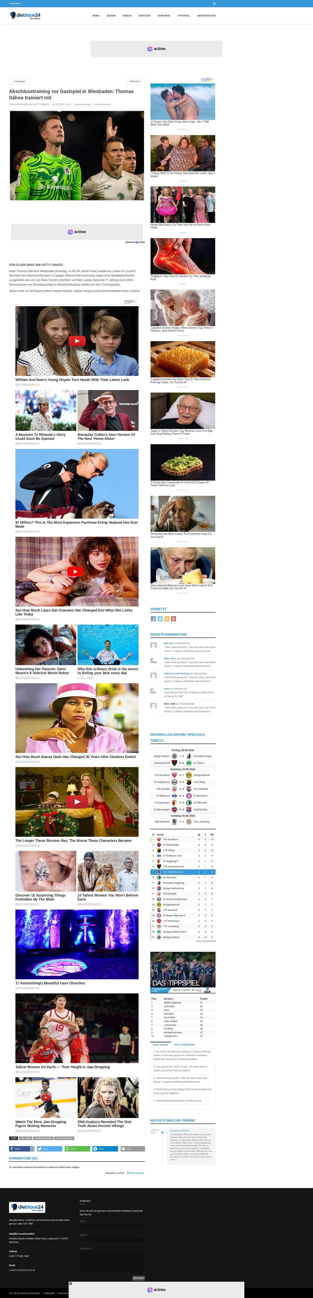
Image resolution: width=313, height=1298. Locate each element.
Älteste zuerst (135, 1173)
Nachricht (85, 1248)
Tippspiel (184, 15)
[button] (22, 1149)
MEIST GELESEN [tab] (160, 1045)
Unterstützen (206, 15)
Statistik (145, 15)
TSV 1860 (25, 1138)
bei (189, 647)
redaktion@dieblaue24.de (22, 1270)
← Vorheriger (18, 81)
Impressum (63, 1293)
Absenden (138, 1278)
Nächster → (136, 81)
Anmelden (14, 4)
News (96, 15)
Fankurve (164, 15)
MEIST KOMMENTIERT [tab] (184, 1045)
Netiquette (49, 1293)
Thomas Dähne (43, 1138)
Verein (127, 15)
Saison (111, 15)
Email (83, 1235)
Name (83, 1221)
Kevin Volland (64, 1138)
